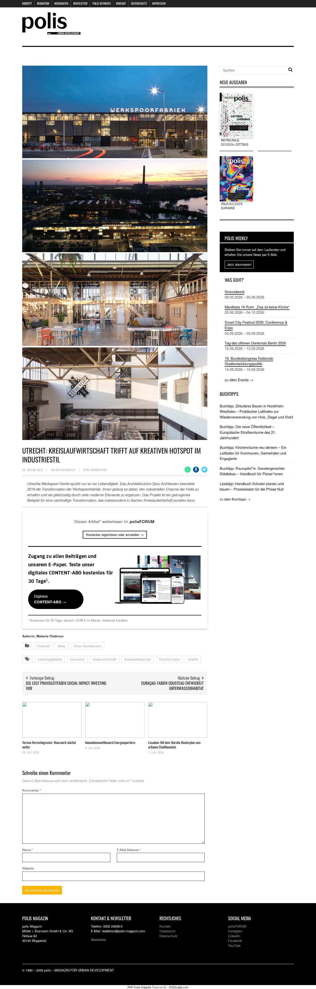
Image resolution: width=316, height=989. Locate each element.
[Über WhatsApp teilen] (188, 470)
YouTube (234, 945)
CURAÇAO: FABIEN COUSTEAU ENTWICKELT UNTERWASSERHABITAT (172, 685)
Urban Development (87, 646)
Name (27, 849)
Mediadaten (61, 3)
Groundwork (234, 291)
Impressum (159, 3)
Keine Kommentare (95, 470)
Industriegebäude (50, 659)
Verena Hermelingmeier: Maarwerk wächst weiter (49, 744)
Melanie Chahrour (63, 470)
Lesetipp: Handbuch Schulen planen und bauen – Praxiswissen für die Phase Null (252, 486)
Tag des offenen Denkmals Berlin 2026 (255, 342)
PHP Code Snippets (139, 987)
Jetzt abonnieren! (239, 264)
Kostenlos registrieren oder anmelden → (114, 534)
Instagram (235, 931)
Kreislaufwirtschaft (137, 659)
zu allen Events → (239, 379)
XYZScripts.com (178, 987)
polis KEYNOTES (102, 3)
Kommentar (31, 790)
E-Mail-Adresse (129, 849)
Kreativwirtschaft (105, 659)
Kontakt (121, 3)
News (61, 646)
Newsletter (80, 3)
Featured (43, 646)
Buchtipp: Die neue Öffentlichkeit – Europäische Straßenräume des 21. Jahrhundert (248, 432)
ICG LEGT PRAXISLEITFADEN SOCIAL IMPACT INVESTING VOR (66, 685)
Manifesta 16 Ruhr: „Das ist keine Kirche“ (257, 306)
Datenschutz (139, 3)
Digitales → (50, 598)
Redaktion (43, 3)
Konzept (27, 3)
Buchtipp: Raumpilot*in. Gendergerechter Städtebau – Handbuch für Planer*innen (252, 471)
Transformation (169, 659)
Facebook (235, 940)
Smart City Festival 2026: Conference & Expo (256, 325)
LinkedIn (234, 935)
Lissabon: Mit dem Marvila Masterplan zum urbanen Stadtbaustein (174, 744)
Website (28, 868)
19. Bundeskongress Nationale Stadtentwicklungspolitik (249, 361)
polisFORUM (237, 926)
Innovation (77, 659)
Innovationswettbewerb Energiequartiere (110, 742)
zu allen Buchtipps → (235, 499)
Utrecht (193, 659)
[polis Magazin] (51, 31)
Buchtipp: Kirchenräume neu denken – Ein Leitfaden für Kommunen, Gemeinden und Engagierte (253, 453)
